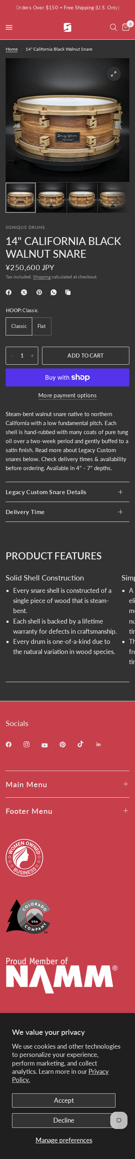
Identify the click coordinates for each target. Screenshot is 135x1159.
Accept (64, 1100)
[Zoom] (113, 74)
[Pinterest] (40, 292)
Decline (63, 1120)
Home (12, 49)
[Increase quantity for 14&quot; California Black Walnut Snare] (32, 355)
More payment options (67, 395)
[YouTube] (50, 745)
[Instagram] (32, 744)
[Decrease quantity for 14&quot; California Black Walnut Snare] (11, 355)
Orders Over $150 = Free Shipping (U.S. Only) (67, 8)
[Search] (113, 27)
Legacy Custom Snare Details (46, 491)
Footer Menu (29, 810)
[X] (25, 292)
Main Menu (26, 784)
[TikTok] (86, 744)
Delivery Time (25, 511)
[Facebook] (10, 292)
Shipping (42, 277)
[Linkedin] (104, 744)
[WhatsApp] (55, 292)
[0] (124, 27)
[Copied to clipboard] (69, 292)
